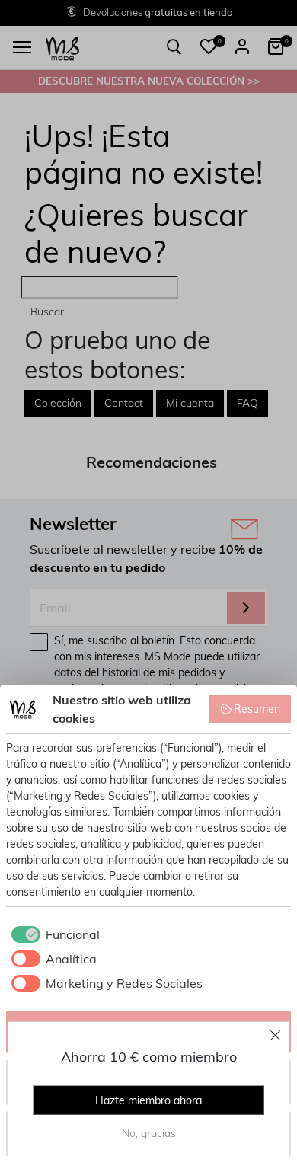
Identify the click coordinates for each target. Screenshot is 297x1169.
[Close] (276, 1035)
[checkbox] (53, 934)
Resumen (257, 709)
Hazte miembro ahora (148, 1100)
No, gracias (149, 1133)
